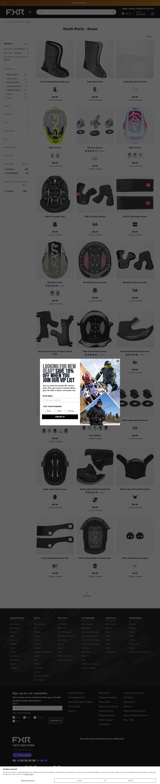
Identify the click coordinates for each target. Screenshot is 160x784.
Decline (130, 780)
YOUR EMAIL (47, 396)
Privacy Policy (29, 774)
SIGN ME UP (60, 416)
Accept (79, 780)
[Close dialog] (117, 361)
